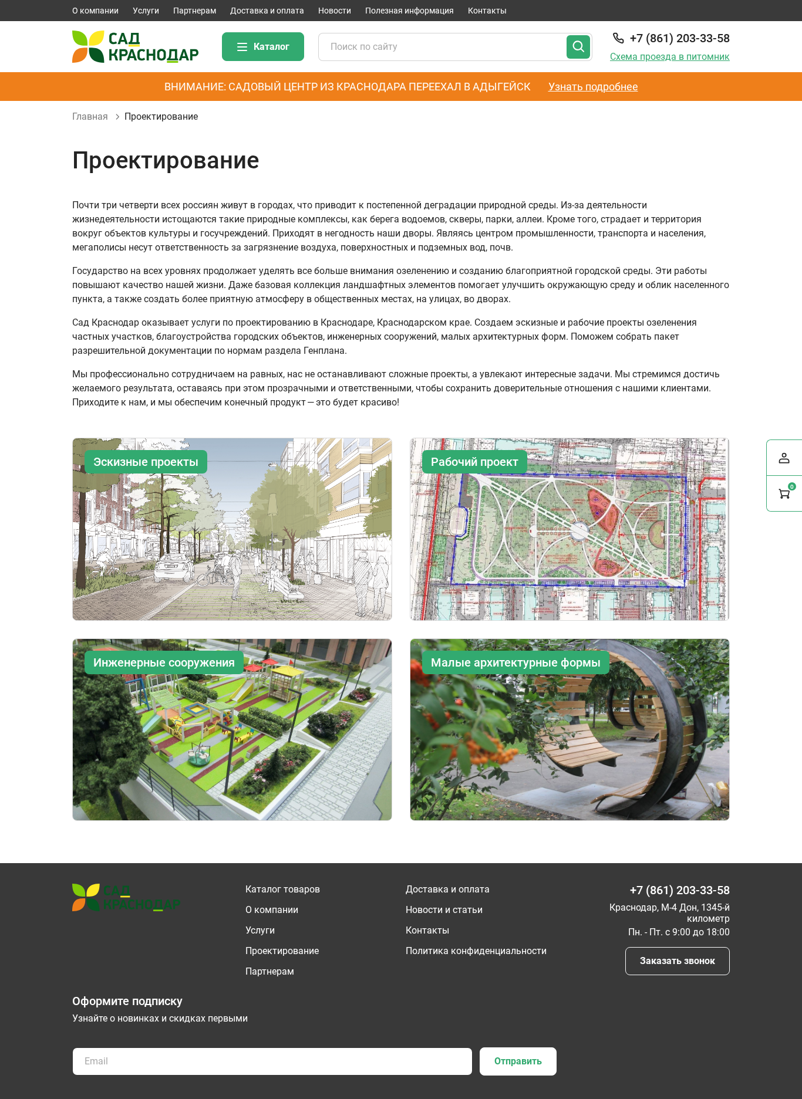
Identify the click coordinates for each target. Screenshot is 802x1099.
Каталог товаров (282, 889)
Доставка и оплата (267, 10)
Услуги (146, 10)
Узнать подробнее (593, 86)
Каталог (271, 46)
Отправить (518, 1061)
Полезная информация (409, 10)
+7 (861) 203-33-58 (680, 38)
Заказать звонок (677, 960)
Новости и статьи (444, 909)
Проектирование (282, 950)
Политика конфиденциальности (476, 950)
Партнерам (194, 10)
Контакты (487, 10)
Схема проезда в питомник (670, 56)
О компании (95, 10)
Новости (334, 10)
